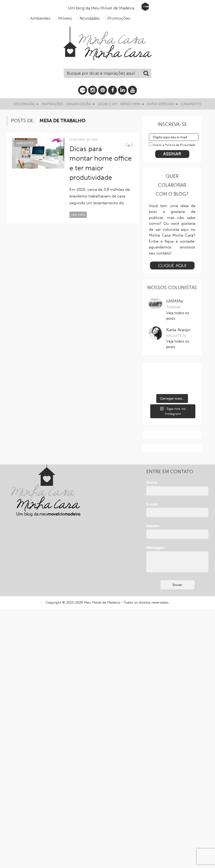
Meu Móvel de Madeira (102, 602)
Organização (78, 104)
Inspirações (52, 104)
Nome (151, 482)
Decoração (24, 104)
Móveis (65, 18)
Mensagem (155, 547)
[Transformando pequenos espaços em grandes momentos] (188, 386)
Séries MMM (130, 104)
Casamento (191, 104)
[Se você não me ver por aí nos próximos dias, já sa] (156, 386)
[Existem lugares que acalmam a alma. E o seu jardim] (172, 386)
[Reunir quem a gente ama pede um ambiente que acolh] (188, 375)
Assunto (153, 526)
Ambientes (40, 18)
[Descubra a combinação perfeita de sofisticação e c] (172, 375)
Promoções (119, 18)
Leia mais (78, 215)
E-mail (151, 504)
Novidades (90, 18)
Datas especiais (160, 104)
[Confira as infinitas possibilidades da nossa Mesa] (156, 375)
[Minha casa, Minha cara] (107, 32)
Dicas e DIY (107, 104)
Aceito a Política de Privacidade (174, 145)
